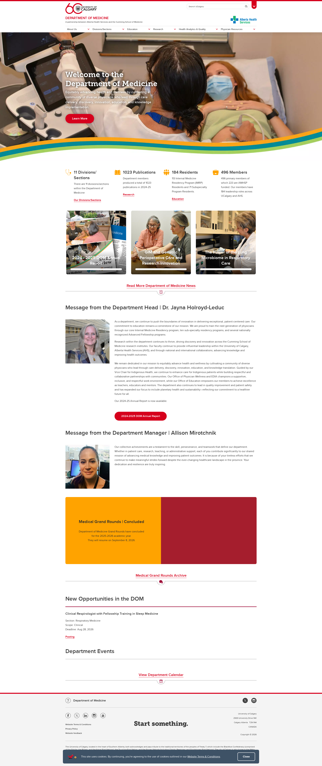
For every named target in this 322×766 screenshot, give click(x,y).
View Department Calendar (161, 674)
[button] (96, 242)
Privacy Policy (71, 728)
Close (246, 756)
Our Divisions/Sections (87, 200)
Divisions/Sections (102, 29)
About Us (72, 29)
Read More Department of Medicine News (161, 285)
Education (132, 29)
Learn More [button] (79, 118)
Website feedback (73, 733)
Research (158, 29)
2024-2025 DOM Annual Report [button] (140, 416)
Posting (69, 637)
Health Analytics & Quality (192, 29)
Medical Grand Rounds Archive (161, 575)
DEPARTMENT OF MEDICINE (87, 17)
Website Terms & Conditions (203, 756)
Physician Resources (232, 29)
